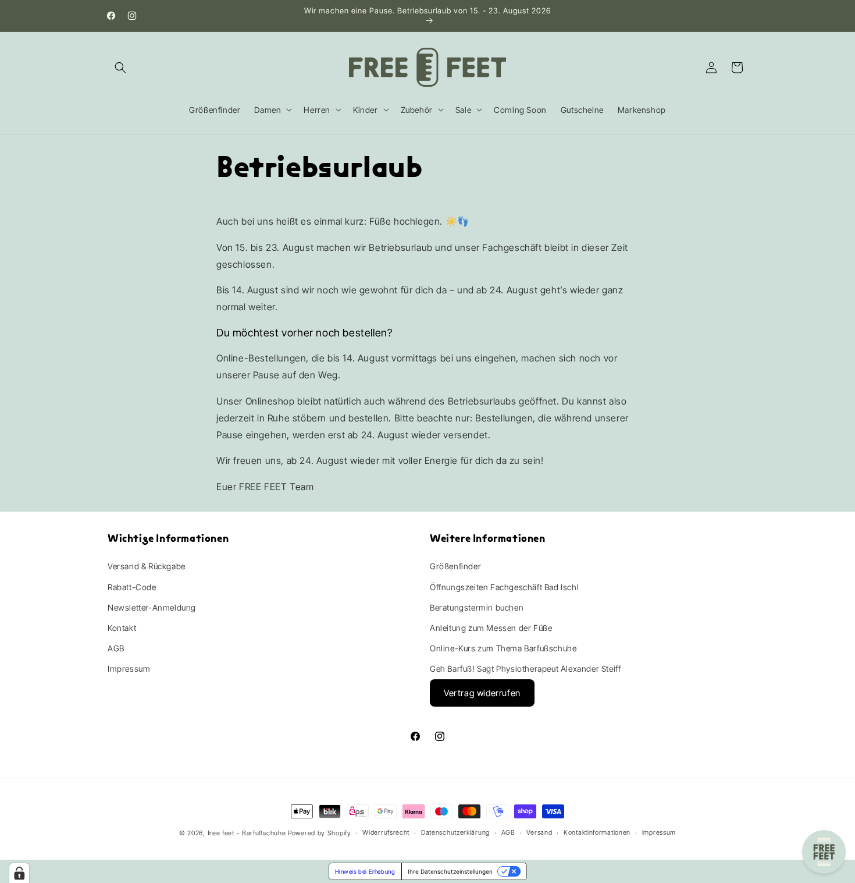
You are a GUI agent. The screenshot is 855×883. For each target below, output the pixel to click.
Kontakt (122, 628)
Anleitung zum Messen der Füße (491, 628)
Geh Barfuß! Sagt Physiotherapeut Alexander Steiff (525, 668)
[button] (120, 67)
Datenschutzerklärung (455, 832)
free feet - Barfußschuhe (247, 833)
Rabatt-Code (132, 587)
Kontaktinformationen (597, 832)
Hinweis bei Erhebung (365, 871)
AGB (116, 648)
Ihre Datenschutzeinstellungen (450, 871)
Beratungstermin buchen (476, 607)
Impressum (129, 668)
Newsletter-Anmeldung (152, 607)
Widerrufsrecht (385, 832)
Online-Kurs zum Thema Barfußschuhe (503, 648)
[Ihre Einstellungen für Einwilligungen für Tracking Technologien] (19, 873)
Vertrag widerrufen (482, 692)
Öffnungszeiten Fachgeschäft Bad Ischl (504, 587)
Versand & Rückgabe (147, 566)
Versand (539, 832)
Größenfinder (455, 566)
